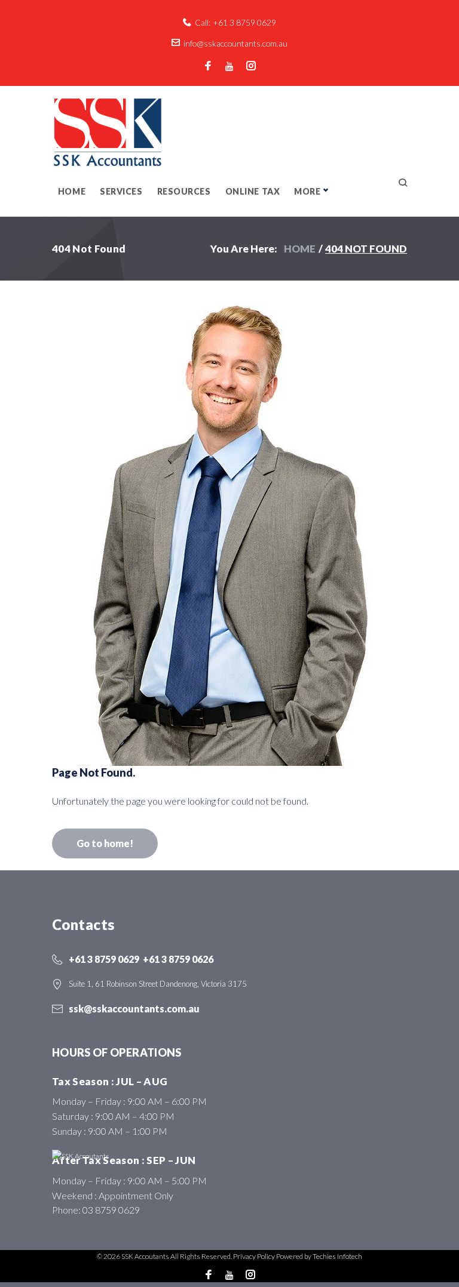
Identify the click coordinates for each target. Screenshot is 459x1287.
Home (71, 191)
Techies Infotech (337, 1256)
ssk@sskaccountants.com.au (134, 1008)
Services (121, 191)
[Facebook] (208, 66)
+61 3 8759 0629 (244, 22)
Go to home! (104, 843)
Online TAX (252, 191)
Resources (184, 191)
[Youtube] (229, 66)
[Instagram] (251, 66)
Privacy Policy (254, 1256)
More (307, 191)
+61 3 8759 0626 (178, 959)
